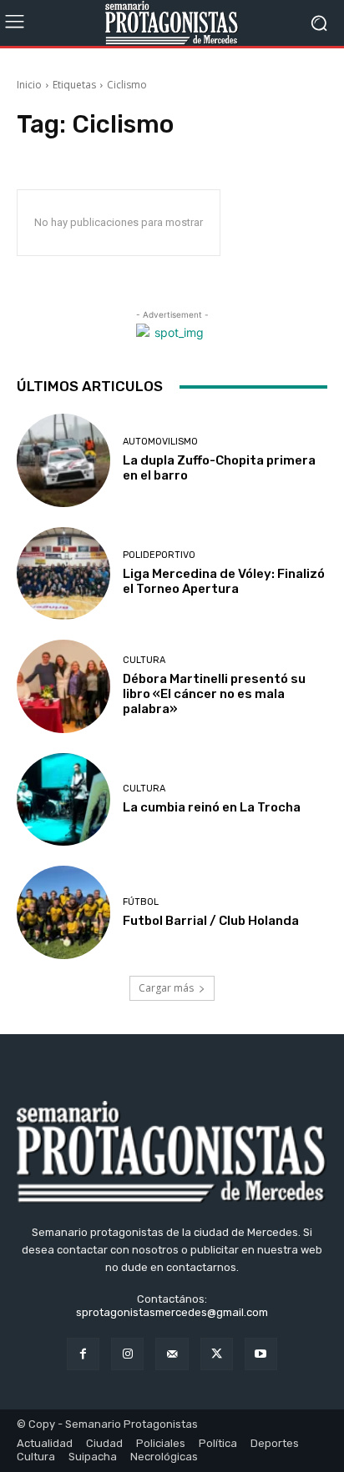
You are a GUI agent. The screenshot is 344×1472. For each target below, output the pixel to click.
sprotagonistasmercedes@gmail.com (172, 1312)
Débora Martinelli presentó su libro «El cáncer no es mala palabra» (214, 693)
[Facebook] (83, 1354)
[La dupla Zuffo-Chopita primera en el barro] (63, 460)
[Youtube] (261, 1354)
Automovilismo (160, 441)
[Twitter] (216, 1354)
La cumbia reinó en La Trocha (212, 807)
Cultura (144, 660)
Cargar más (166, 988)
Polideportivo (159, 555)
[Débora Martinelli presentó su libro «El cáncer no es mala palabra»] (63, 686)
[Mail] (171, 1354)
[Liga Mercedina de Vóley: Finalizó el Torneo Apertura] (63, 573)
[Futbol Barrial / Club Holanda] (63, 912)
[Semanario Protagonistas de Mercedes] (171, 23)
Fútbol (141, 902)
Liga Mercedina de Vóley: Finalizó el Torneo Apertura (224, 581)
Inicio (29, 85)
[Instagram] (127, 1354)
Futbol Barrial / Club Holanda (211, 920)
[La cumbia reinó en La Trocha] (63, 800)
